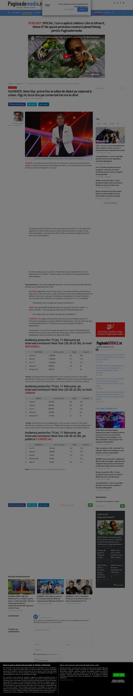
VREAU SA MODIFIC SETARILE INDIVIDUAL (118, 681)
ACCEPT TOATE (119, 675)
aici (4, 687)
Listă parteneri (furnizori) (67, 680)
